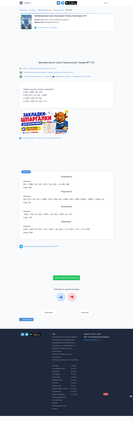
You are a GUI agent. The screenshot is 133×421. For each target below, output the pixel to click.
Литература (56, 386)
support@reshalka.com (92, 340)
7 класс (73, 383)
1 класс (73, 366)
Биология (55, 371)
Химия (54, 409)
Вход (106, 3)
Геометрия (56, 377)
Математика (56, 391)
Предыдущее (48, 312)
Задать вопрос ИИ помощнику (67, 278)
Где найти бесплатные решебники (64, 337)
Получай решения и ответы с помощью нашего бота (41, 138)
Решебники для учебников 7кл (63, 345)
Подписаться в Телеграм (47, 27)
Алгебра (55, 366)
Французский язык (59, 406)
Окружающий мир (59, 397)
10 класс (74, 391)
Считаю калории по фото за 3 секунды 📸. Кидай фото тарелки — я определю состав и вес (57, 76)
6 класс (73, 380)
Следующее (85, 312)
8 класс (73, 386)
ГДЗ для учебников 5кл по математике (62, 349)
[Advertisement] (118, 407)
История (55, 383)
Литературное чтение (60, 389)
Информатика (57, 380)
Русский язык (57, 400)
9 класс (73, 389)
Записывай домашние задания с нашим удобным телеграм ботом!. (48, 72)
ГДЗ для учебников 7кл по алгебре (65, 360)
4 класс (73, 374)
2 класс (73, 368)
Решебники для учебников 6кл (63, 343)
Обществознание (58, 394)
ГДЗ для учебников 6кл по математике (62, 355)
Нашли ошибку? (27, 319)
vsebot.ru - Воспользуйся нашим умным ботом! (39, 68)
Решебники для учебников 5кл (63, 340)
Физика (55, 403)
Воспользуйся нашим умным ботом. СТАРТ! (41, 246)
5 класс (73, 377)
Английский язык (58, 368)
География (56, 374)
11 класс (74, 394)
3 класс (73, 371)
